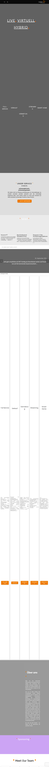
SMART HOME (42, 108)
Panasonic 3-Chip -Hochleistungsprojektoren (40, 235)
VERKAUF (14, 108)
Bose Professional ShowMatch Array (22, 235)
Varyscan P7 (4, 235)
